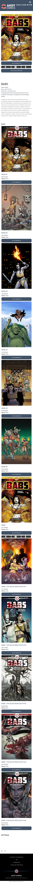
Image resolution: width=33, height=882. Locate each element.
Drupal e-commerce (12, 881)
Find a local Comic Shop (16, 70)
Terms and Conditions (16, 864)
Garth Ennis (8, 89)
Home (1, 850)
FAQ (17, 859)
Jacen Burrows (11, 91)
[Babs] (16, 37)
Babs (6, 87)
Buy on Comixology (16, 63)
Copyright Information (16, 857)
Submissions (16, 862)
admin (26, 877)
